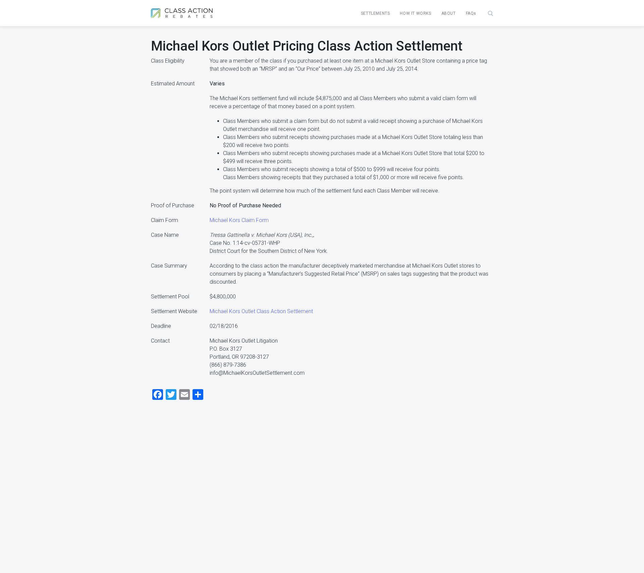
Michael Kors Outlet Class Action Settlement (261, 311)
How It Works (415, 13)
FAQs (471, 13)
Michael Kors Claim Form (239, 220)
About (448, 13)
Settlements (375, 13)
